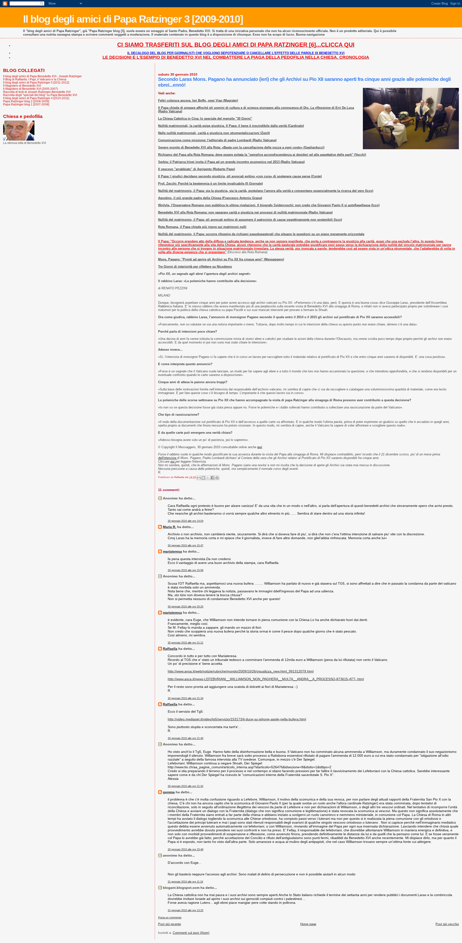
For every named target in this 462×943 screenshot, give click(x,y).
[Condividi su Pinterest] (217, 477)
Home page (308, 924)
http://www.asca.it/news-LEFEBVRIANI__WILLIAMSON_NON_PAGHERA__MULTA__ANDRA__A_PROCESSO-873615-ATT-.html (266, 679)
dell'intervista (167, 458)
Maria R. (169, 527)
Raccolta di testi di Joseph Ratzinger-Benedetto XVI (37, 91)
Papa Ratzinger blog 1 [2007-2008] (26, 104)
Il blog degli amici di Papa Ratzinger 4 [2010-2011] (36, 98)
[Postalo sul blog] (203, 477)
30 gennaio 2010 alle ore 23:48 (185, 849)
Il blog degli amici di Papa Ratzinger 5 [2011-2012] (36, 82)
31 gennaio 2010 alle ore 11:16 (185, 881)
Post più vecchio (447, 924)
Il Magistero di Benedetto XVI (22, 85)
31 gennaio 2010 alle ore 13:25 (185, 910)
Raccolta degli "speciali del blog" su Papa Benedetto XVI (40, 95)
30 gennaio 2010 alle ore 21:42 (185, 786)
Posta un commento (169, 917)
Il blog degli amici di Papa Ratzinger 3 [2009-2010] (133, 19)
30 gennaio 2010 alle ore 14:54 (185, 520)
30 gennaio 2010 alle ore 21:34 (185, 698)
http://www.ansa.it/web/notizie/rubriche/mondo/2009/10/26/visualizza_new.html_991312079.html (241, 671)
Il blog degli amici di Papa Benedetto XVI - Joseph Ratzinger (42, 76)
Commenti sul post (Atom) (191, 933)
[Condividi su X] (207, 477)
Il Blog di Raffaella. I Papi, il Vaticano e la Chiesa (34, 79)
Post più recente (169, 924)
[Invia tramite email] (198, 477)
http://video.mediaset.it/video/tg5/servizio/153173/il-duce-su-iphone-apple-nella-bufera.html (237, 719)
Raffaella (170, 649)
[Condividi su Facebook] (212, 477)
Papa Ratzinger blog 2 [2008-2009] (26, 101)
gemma (169, 792)
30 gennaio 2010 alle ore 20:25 (185, 606)
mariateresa (172, 551)
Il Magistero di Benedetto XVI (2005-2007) (30, 88)
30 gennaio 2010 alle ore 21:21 (185, 642)
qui (172, 461)
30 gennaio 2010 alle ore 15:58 (185, 570)
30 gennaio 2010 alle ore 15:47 (185, 545)
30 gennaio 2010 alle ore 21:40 (185, 738)
